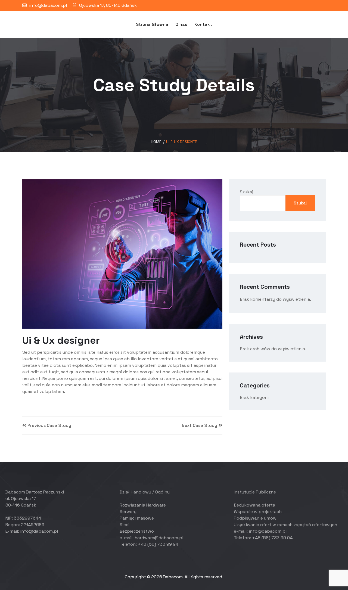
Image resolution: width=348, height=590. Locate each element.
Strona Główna (152, 24)
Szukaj (246, 192)
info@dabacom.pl (48, 5)
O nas (181, 24)
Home (156, 141)
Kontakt (203, 24)
